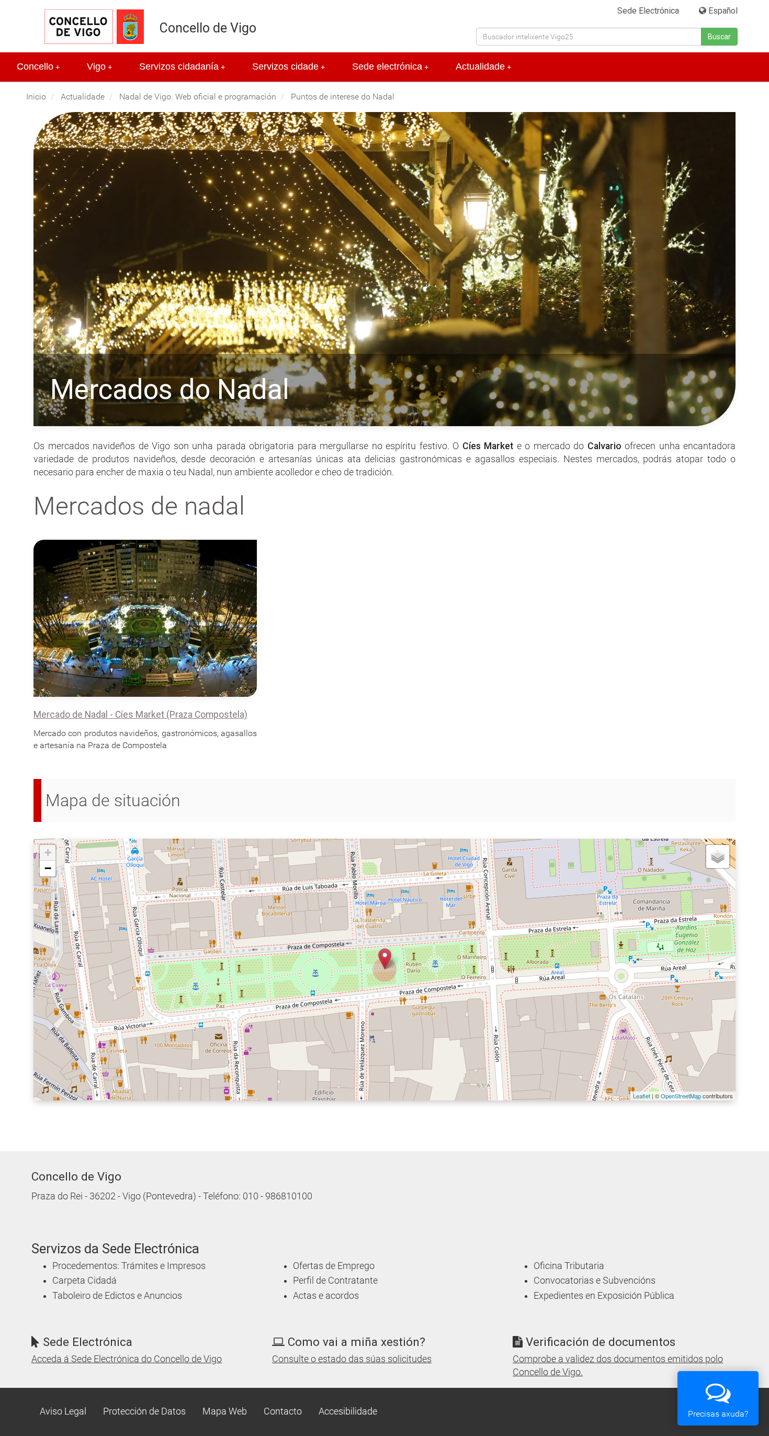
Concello (38, 66)
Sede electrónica (390, 66)
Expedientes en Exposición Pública (604, 1295)
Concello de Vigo (208, 28)
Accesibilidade (348, 1411)
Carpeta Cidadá (84, 1280)
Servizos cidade (288, 66)
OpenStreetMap (681, 1096)
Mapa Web (224, 1411)
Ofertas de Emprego (334, 1266)
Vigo (99, 66)
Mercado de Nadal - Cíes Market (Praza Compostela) (140, 714)
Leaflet (641, 1096)
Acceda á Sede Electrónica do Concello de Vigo (126, 1359)
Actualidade (483, 66)
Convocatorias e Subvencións (594, 1280)
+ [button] (47, 852)
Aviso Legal (63, 1411)
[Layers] (717, 856)
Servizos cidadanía (182, 66)
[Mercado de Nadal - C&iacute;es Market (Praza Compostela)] (384, 959)
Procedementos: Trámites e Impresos (129, 1266)
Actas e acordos (326, 1295)
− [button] (47, 868)
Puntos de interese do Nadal (342, 97)
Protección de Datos (144, 1411)
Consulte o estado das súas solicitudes (352, 1359)
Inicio (36, 97)
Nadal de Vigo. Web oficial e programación (197, 97)
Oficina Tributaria (569, 1266)
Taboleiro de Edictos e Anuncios (117, 1295)
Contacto (283, 1411)
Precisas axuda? (718, 1414)
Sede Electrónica (648, 11)
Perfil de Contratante (335, 1280)
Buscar (719, 36)
